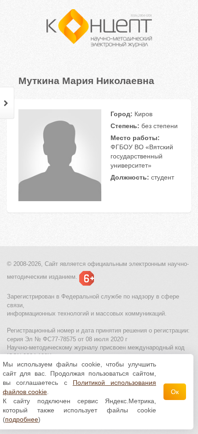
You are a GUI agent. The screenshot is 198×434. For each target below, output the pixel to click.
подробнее (21, 419)
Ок (175, 391)
